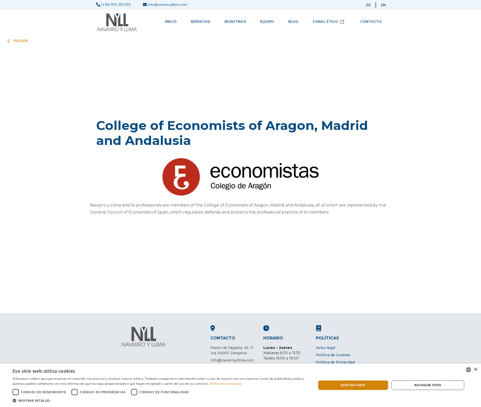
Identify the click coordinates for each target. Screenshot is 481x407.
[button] (160, 400)
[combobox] (468, 369)
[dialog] (240, 385)
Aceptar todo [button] (353, 385)
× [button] (475, 369)
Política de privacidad (226, 383)
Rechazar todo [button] (427, 385)
